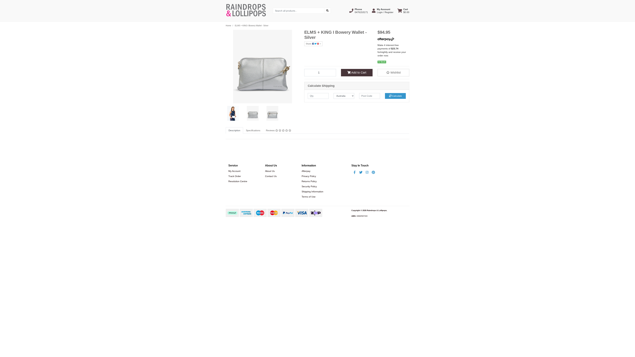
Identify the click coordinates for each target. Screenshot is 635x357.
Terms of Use (309, 196)
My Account (234, 171)
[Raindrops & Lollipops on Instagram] (367, 172)
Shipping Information (312, 191)
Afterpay (306, 171)
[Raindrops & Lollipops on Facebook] (354, 172)
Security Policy (309, 186)
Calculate (396, 96)
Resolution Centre (237, 181)
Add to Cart (358, 72)
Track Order (234, 176)
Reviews (270, 130)
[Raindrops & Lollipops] (247, 10)
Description (234, 130)
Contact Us (271, 176)
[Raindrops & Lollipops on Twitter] (360, 172)
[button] (358, 11)
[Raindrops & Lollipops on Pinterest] (373, 172)
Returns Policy (309, 181)
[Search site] (327, 11)
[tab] (234, 130)
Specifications (253, 130)
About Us (270, 171)
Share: (309, 44)
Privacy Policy (309, 176)
